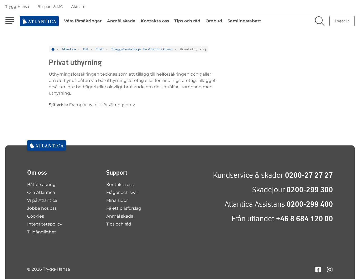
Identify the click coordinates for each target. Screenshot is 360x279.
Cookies (35, 216)
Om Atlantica (41, 192)
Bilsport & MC (50, 6)
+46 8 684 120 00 (304, 218)
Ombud (214, 20)
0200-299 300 (309, 189)
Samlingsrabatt (244, 20)
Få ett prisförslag (123, 208)
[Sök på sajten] (319, 21)
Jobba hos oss (42, 208)
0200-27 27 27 (309, 175)
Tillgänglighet (41, 231)
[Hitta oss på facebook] (318, 269)
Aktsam (78, 6)
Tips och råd (187, 20)
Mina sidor (117, 200)
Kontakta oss (155, 20)
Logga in (342, 20)
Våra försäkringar (83, 20)
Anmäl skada (121, 20)
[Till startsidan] (46, 145)
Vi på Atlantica (42, 200)
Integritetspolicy (44, 224)
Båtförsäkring (41, 184)
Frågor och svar (122, 192)
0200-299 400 (309, 204)
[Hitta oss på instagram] (330, 269)
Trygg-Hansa (17, 6)
